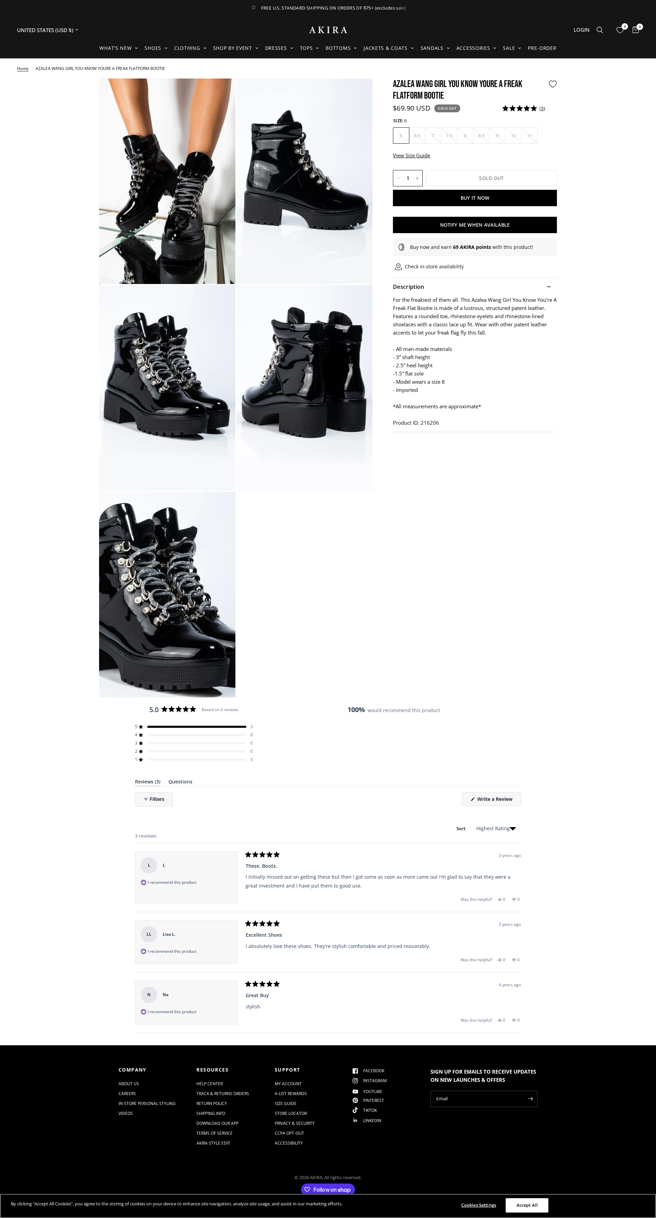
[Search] (599, 29)
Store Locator (291, 1113)
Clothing (187, 48)
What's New (115, 48)
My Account (288, 1084)
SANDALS (432, 48)
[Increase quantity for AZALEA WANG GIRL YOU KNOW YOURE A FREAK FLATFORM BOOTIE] (417, 178)
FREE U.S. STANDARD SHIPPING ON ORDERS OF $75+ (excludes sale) (333, 8)
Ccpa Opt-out (289, 1133)
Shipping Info (210, 1113)
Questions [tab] (180, 783)
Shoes (153, 48)
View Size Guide (411, 155)
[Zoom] (221, 92)
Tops (306, 48)
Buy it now (475, 198)
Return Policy (211, 1103)
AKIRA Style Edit (213, 1143)
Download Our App (217, 1123)
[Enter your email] (530, 1099)
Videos (126, 1113)
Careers (127, 1093)
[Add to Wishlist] (553, 84)
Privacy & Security (295, 1123)
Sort (461, 828)
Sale (509, 48)
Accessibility (289, 1143)
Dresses (276, 48)
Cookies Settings (478, 1205)
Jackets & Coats (386, 48)
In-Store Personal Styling (147, 1103)
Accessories (473, 48)
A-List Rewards (291, 1093)
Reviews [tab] (147, 783)
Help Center (209, 1084)
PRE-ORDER (542, 48)
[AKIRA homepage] (328, 30)
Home (23, 68)
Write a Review (496, 800)
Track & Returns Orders (222, 1093)
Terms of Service (214, 1133)
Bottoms (338, 48)
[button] (523, 108)
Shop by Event (232, 48)
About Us (129, 1084)
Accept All (527, 1205)
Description (408, 287)
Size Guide (286, 1103)
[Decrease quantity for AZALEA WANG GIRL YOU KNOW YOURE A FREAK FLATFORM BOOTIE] (398, 178)
